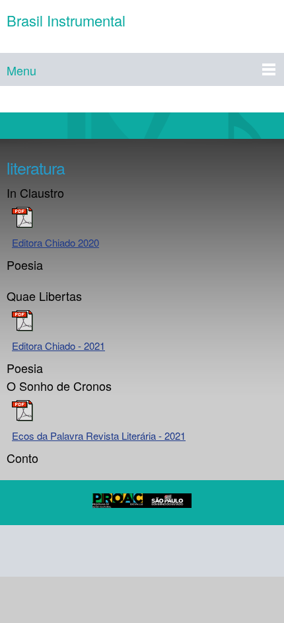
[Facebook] (117, 551)
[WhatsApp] (181, 551)
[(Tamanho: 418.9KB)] (22, 327)
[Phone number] (22, 551)
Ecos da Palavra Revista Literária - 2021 (99, 435)
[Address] (86, 551)
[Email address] (54, 551)
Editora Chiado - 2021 (58, 346)
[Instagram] (149, 551)
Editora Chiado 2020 (55, 242)
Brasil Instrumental (66, 20)
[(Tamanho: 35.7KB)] (22, 224)
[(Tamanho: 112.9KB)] (22, 417)
